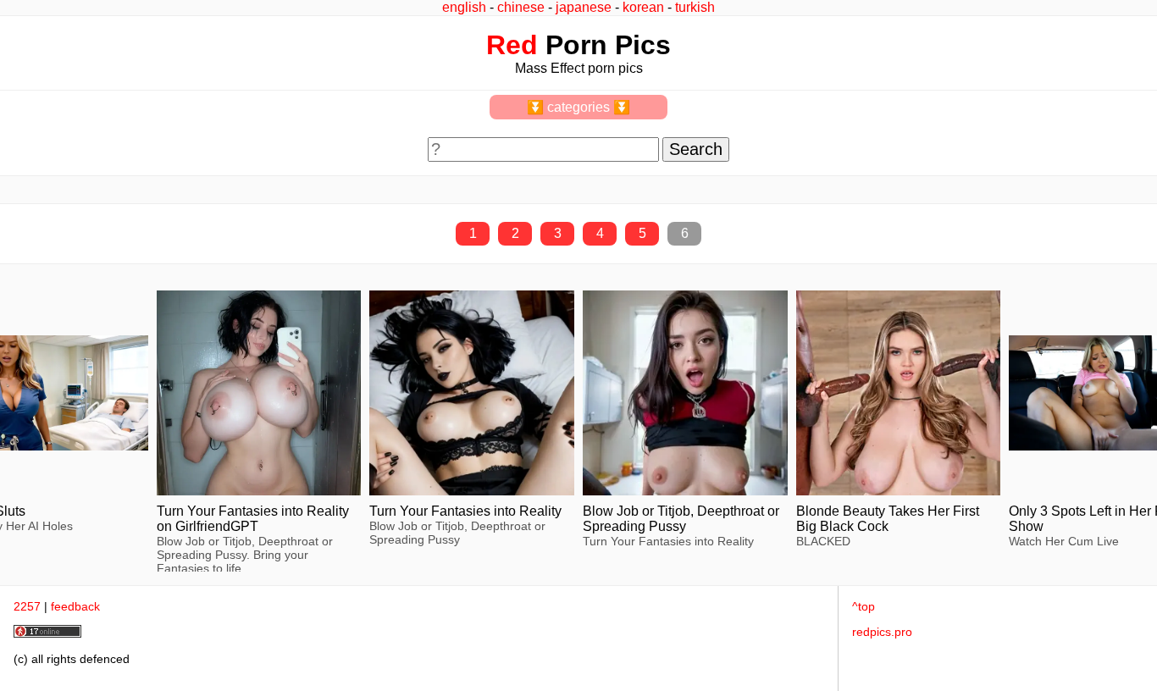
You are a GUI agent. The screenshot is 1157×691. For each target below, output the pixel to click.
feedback (75, 606)
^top (863, 606)
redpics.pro (882, 631)
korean (643, 7)
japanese (584, 7)
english (464, 7)
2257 (27, 606)
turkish (695, 7)
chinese (521, 7)
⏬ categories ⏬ (578, 107)
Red (512, 45)
